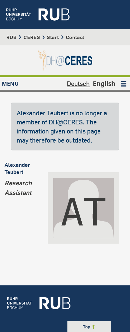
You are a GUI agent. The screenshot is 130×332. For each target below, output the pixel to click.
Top (87, 327)
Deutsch (78, 83)
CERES (32, 37)
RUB (11, 37)
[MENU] (123, 83)
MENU (10, 83)
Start (53, 37)
